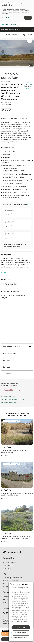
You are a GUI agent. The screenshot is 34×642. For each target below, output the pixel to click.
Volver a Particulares (7, 18)
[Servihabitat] (11, 24)
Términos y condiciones (9, 142)
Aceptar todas (21, 627)
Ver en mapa (7, 105)
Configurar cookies (20, 637)
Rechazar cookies (21, 632)
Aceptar (28, 18)
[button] (2, 51)
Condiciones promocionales (9, 402)
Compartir (29, 35)
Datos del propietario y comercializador (13, 399)
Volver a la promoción (11, 35)
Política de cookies (22, 621)
